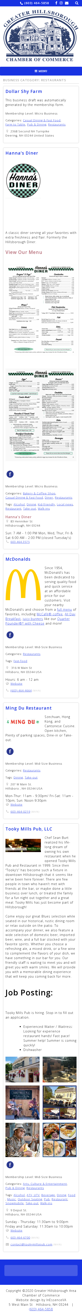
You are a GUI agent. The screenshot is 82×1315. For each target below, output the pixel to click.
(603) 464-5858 (36, 3)
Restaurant (13, 508)
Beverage (48, 1195)
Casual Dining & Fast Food (42, 120)
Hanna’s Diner (21, 153)
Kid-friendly (46, 504)
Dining (31, 504)
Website (16, 684)
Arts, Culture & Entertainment (45, 1184)
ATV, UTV (33, 1195)
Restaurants (57, 124)
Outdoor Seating (30, 1199)
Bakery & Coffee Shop (39, 493)
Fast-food (20, 661)
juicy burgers (33, 619)
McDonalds (18, 559)
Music (11, 1199)
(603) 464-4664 (21, 690)
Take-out (29, 508)
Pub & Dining (36, 124)
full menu (64, 609)
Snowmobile (14, 1203)
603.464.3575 (20, 542)
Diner (49, 497)
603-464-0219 (20, 812)
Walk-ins (44, 508)
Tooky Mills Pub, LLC (28, 829)
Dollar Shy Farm (23, 91)
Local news (65, 504)
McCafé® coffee (50, 614)
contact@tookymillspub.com (31, 1244)
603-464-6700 (20, 1237)
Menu (42, 71)
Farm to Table (15, 124)
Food (71, 1195)
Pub (47, 1199)
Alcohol (19, 504)
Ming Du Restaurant (28, 708)
